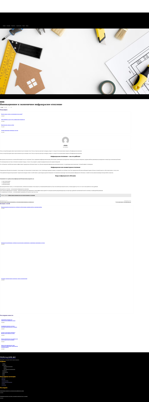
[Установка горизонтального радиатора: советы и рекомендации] (115, 295)
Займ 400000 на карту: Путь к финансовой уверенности (13, 119)
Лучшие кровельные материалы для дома (9, 130)
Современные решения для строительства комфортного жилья (8, 320)
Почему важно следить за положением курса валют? (11, 114)
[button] (147, 95)
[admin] (65, 140)
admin (2, 107)
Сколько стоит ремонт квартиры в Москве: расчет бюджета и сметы (8, 333)
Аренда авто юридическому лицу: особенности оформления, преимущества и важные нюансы (9, 346)
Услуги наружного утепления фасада (123, 202)
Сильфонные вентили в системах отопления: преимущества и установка (9, 327)
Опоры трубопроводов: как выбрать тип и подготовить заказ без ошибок (9, 339)
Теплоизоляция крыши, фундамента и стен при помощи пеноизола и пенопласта (17, 202)
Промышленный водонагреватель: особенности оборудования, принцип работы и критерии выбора (21, 207)
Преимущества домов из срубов (7, 125)
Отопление (2, 101)
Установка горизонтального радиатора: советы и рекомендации (14, 278)
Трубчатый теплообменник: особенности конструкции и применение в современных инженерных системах (23, 242)
